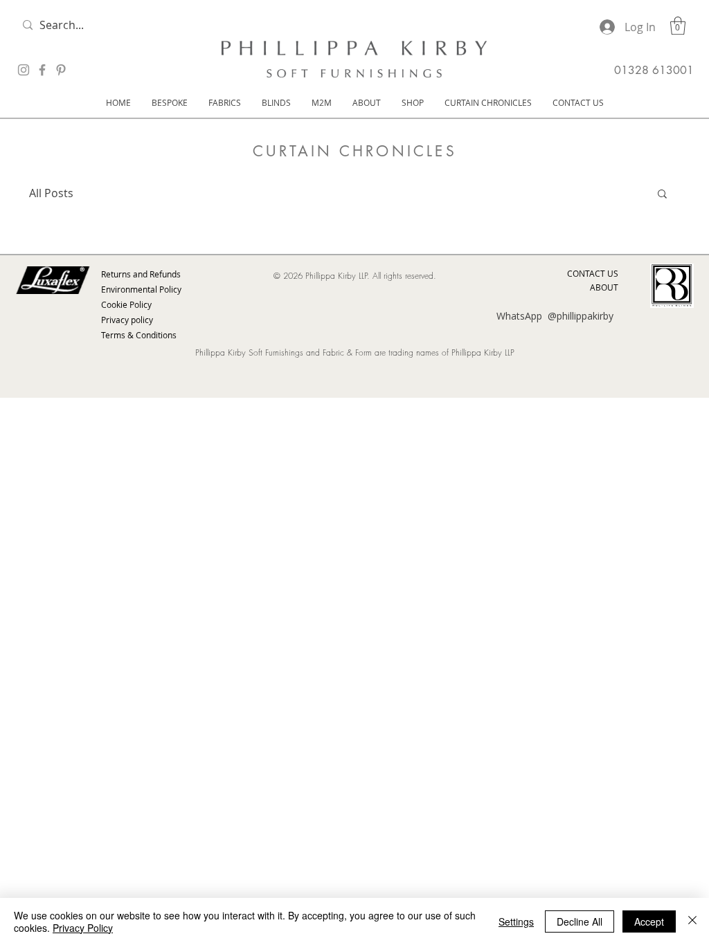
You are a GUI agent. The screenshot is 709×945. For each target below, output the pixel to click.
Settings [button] (516, 921)
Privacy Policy (83, 928)
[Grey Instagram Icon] (23, 69)
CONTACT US (592, 273)
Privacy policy (127, 319)
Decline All (579, 921)
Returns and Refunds (141, 273)
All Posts (51, 193)
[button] (677, 26)
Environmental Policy (141, 289)
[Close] (692, 921)
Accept (649, 921)
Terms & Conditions (139, 334)
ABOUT (604, 287)
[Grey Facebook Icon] (42, 69)
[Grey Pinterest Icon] (61, 69)
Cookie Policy (126, 304)
